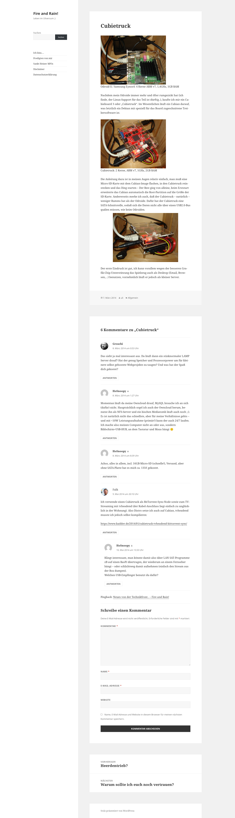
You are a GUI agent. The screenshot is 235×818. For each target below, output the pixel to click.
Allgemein (133, 297)
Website (105, 699)
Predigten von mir (42, 58)
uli (122, 297)
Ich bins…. (38, 52)
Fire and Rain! (45, 13)
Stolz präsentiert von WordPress (117, 810)
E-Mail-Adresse (111, 685)
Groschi (118, 344)
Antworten (110, 377)
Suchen (37, 32)
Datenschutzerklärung (45, 74)
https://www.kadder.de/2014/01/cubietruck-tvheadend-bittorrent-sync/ (144, 523)
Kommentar (109, 626)
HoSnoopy (119, 391)
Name (105, 671)
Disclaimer (39, 69)
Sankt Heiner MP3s (43, 63)
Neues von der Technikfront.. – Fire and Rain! (141, 597)
